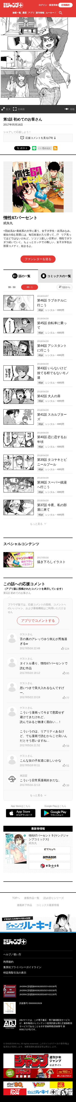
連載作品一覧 (31, 898)
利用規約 (8, 961)
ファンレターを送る (38, 259)
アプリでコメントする (38, 620)
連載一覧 (16, 13)
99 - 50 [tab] (11, 287)
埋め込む (46, 148)
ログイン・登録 (48, 5)
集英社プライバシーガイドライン (22, 967)
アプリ (31, 13)
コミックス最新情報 (47, 905)
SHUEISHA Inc (12, 1043)
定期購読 (65, 5)
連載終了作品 (24, 905)
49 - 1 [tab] (30, 287)
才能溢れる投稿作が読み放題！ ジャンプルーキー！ (38, 923)
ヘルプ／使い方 (12, 954)
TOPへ (16, 898)
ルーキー (51, 13)
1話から (66, 287)
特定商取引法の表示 (14, 972)
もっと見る (36, 523)
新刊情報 (40, 13)
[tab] (20, 276)
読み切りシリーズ (53, 898)
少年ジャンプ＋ (13, 5)
